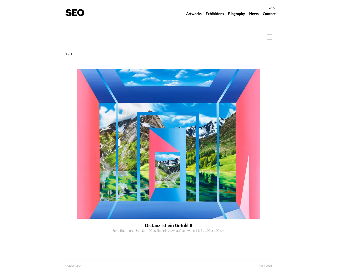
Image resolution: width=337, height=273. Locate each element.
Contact (269, 14)
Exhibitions (215, 14)
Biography (236, 14)
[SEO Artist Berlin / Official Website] (74, 12)
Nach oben (265, 265)
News (254, 14)
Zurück (269, 37)
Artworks (194, 14)
